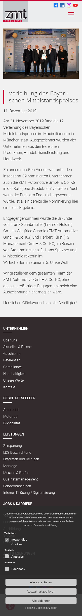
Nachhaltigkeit (14, 374)
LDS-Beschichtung (17, 452)
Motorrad (10, 416)
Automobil (11, 410)
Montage (10, 466)
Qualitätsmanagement (20, 479)
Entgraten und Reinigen (21, 459)
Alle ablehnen (41, 600)
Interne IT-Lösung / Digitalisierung (29, 493)
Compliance (12, 367)
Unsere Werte (13, 380)
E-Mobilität (11, 423)
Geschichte (11, 354)
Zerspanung (12, 446)
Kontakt (9, 387)
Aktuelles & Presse (17, 347)
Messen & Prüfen (16, 473)
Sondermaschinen (17, 486)
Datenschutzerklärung (45, 525)
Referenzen (11, 360)
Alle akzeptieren (41, 582)
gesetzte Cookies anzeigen (41, 607)
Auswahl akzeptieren (41, 591)
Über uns (10, 340)
